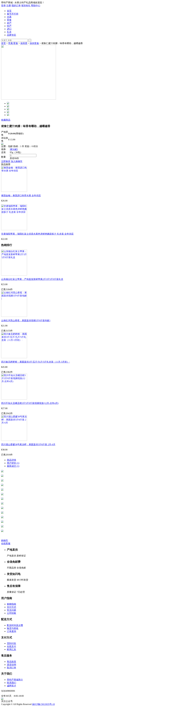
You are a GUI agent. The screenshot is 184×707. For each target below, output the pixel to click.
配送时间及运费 (15, 625)
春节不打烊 (12, 14)
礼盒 (9, 32)
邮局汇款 (11, 649)
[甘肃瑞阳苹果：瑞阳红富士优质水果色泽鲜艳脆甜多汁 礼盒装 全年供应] (14, 229)
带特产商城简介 (15, 679)
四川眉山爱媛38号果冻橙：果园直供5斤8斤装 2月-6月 (28, 444)
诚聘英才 (11, 685)
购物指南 (11, 604)
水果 (9, 17)
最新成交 (13, 466)
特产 (9, 26)
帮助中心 (35, 5)
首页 (9, 11)
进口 (9, 29)
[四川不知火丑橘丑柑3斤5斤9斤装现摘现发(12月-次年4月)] (14, 398)
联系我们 (11, 682)
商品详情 (11, 460)
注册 (8, 5)
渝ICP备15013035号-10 (43, 704)
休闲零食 (34, 43)
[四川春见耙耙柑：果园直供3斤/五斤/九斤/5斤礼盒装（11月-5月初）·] (14, 357)
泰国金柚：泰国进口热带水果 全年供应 (21, 195)
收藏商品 (5, 120)
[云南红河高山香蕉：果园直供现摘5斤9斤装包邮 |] (14, 316)
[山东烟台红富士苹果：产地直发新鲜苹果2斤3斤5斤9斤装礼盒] (14, 275)
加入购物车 (16, 161)
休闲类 (23, 43)
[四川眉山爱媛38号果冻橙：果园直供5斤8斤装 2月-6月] (14, 440)
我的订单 (16, 5)
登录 (3, 5)
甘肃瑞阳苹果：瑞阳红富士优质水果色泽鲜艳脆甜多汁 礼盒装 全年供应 (37, 234)
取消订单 (11, 667)
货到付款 (11, 643)
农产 (9, 23)
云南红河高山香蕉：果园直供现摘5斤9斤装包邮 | (25, 320)
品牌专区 (11, 35)
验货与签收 (12, 628)
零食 (9, 20)
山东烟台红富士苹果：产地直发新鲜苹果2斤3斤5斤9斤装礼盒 (32, 279)
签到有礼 (25, 5)
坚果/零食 (13, 43)
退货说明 (11, 664)
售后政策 (11, 661)
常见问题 (11, 610)
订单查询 (11, 631)
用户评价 (13, 463)
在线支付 (11, 646)
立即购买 (5, 161)
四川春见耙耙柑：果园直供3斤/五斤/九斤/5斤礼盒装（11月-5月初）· (35, 362)
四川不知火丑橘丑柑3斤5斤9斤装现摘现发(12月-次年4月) (30, 403)
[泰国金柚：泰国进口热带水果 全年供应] (14, 191)
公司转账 (11, 613)
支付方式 (11, 607)
